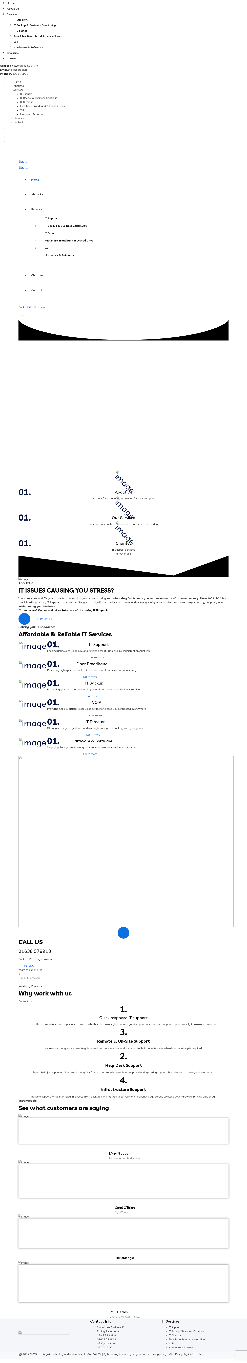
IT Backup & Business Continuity (34, 25)
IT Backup (94, 683)
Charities (13, 53)
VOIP (96, 702)
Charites (123, 543)
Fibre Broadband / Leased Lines (187, 1339)
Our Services (123, 517)
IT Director (20, 30)
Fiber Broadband (92, 663)
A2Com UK (194, 1354)
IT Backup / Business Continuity (187, 1331)
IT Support (20, 19)
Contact (12, 58)
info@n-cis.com (17, 69)
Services (12, 14)
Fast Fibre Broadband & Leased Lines (37, 36)
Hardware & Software (28, 47)
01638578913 (43, 619)
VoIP (16, 41)
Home (11, 3)
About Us (13, 8)
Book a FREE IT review (31, 307)
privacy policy (158, 1354)
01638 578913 (33, 150)
